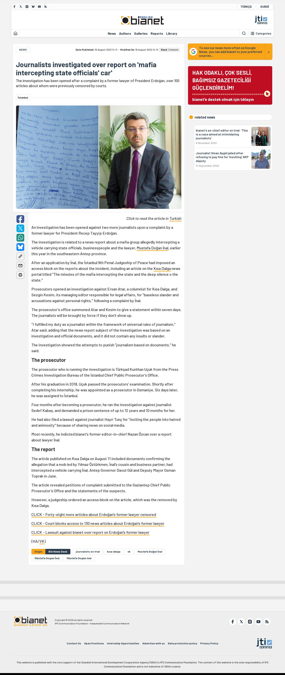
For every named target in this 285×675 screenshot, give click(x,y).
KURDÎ (264, 6)
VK (42, 541)
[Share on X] (20, 228)
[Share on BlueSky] (20, 247)
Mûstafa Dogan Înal (47, 558)
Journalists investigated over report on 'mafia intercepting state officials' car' (86, 68)
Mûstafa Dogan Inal (79, 558)
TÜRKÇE (246, 6)
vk (129, 551)
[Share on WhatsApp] (20, 238)
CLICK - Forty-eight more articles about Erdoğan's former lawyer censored (93, 514)
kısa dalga (113, 551)
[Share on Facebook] (20, 219)
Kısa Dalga (162, 268)
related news (205, 117)
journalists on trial (88, 551)
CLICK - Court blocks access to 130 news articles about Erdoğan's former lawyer (97, 523)
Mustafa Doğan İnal (152, 247)
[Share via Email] (20, 265)
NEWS (23, 49)
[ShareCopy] (20, 256)
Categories (263, 33)
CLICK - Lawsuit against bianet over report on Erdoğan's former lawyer (90, 532)
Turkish (175, 218)
